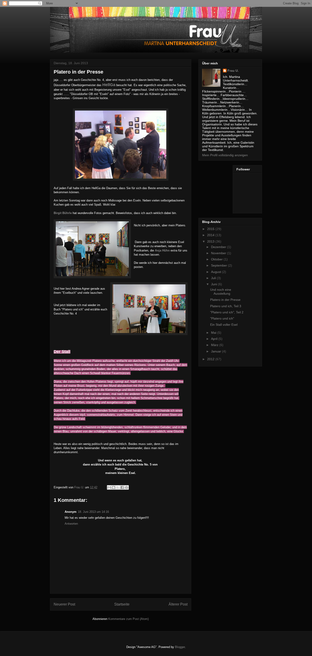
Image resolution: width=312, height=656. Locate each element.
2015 (211, 229)
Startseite (122, 604)
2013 (211, 241)
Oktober (217, 259)
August (216, 272)
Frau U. (233, 70)
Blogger (180, 647)
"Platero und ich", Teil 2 (226, 312)
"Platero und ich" (222, 318)
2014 (211, 235)
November (219, 253)
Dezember (219, 247)
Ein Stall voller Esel (224, 324)
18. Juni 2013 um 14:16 (93, 511)
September (219, 265)
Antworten (71, 523)
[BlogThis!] (113, 487)
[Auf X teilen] (118, 487)
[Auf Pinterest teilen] (126, 487)
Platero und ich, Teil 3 (225, 306)
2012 (211, 359)
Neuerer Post (64, 604)
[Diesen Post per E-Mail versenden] (109, 487)
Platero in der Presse (225, 300)
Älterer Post (178, 604)
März (215, 345)
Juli (214, 278)
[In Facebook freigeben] (122, 487)
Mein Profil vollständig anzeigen (225, 155)
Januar (216, 351)
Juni (214, 284)
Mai (214, 332)
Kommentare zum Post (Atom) (128, 619)
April (214, 339)
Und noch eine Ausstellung (220, 291)
